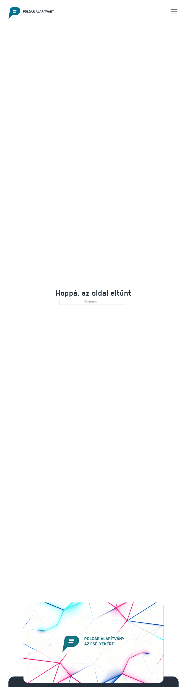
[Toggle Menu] (174, 11)
